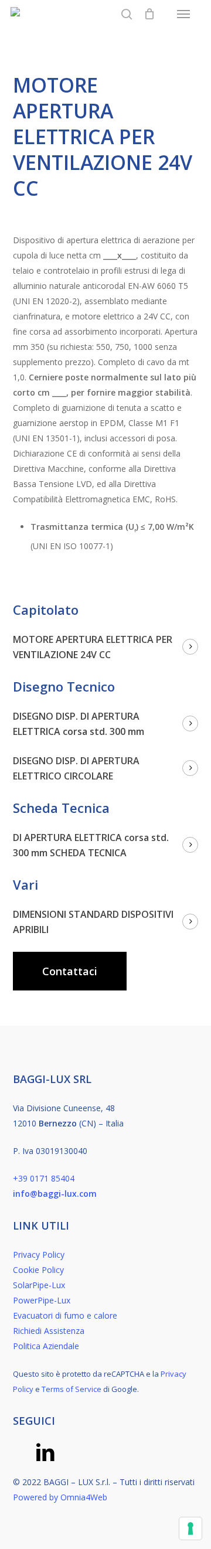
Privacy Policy (38, 1254)
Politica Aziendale (46, 1345)
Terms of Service (71, 1389)
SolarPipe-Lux (39, 1285)
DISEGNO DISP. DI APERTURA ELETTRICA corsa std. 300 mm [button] (78, 724)
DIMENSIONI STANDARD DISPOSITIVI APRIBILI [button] (93, 922)
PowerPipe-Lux (41, 1300)
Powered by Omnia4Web (60, 1497)
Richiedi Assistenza (48, 1330)
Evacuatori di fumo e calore (65, 1315)
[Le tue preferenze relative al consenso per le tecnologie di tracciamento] (190, 1528)
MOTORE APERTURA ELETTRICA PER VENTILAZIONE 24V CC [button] (92, 647)
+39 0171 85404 (43, 1178)
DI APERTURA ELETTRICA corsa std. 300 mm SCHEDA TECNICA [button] (91, 845)
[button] (183, 14)
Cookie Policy (38, 1269)
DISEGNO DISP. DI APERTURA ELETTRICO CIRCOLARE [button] (76, 768)
